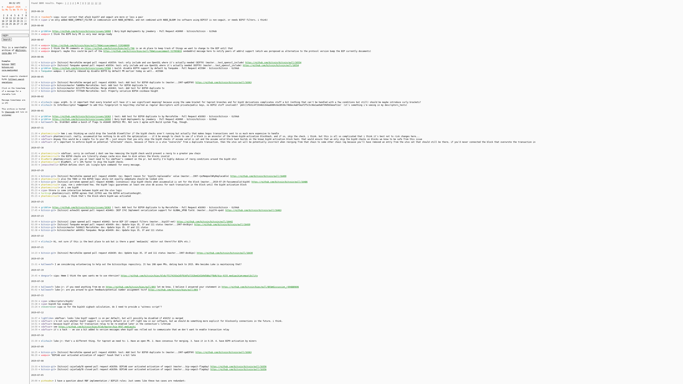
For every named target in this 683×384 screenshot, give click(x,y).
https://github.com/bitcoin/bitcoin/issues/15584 (81, 68)
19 (14, 21)
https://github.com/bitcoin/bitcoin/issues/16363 (81, 116)
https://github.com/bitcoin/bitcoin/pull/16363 (223, 82)
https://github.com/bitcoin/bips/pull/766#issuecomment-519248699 (90, 45)
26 (14, 24)
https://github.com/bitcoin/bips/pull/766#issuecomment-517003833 (142, 51)
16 (3, 21)
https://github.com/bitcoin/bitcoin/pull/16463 (253, 210)
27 (18, 24)
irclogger (6, 115)
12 (14, 18)
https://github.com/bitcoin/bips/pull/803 (131, 287)
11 (10, 18)
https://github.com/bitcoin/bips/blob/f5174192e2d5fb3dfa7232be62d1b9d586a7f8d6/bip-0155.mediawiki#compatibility (189, 275)
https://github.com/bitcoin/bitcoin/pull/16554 (273, 62)
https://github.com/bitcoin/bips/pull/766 (109, 48)
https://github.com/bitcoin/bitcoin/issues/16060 (81, 31)
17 (7, 21)
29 (25, 24)
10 (7, 18)
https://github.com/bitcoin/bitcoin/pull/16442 (205, 221)
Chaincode (10, 112)
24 (7, 24)
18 (10, 21)
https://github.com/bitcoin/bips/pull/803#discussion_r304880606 (260, 287)
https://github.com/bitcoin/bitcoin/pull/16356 (238, 366)
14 (21, 18)
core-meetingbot (10, 70)
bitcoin (5, 64)
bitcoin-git (8, 67)
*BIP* (13, 64)
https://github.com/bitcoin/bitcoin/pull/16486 (280, 182)
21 (21, 21)
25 (10, 24)
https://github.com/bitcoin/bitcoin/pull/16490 (258, 176)
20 (18, 21)
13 (18, 18)
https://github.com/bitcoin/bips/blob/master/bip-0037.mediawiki (97, 327)
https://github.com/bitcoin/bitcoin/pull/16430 (222, 224)
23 (3, 24)
